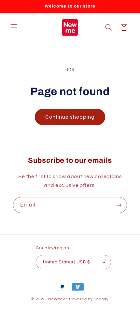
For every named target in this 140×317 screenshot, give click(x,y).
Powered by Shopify (88, 299)
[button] (13, 27)
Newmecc (58, 299)
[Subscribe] (119, 205)
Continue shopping (70, 117)
